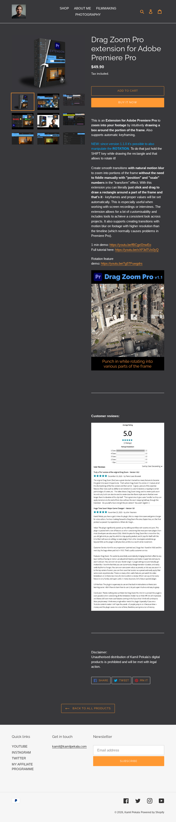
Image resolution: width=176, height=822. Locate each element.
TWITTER (19, 758)
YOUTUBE (19, 746)
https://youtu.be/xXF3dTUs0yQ (137, 249)
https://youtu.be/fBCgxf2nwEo (130, 245)
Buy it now (127, 102)
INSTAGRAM (21, 752)
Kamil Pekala (132, 812)
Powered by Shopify (152, 812)
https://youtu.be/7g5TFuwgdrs (122, 263)
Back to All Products (91, 708)
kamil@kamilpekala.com (69, 746)
